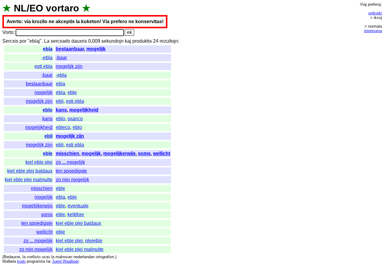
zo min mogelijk (72, 179)
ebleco (63, 127)
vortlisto (33, 257)
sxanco (75, 118)
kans (61, 109)
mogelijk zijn (69, 66)
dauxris (79, 41)
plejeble (93, 240)
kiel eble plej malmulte (28, 179)
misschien (67, 153)
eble (72, 92)
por (23, 41)
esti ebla (43, 66)
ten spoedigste (71, 170)
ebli (60, 101)
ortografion (105, 257)
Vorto (8, 32)
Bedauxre (12, 257)
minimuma (373, 31)
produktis (142, 41)
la (24, 257)
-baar (61, 57)
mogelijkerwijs (119, 153)
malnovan (64, 257)
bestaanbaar (70, 48)
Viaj (363, 4)
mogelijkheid (83, 109)
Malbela (9, 261)
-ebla (47, 57)
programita (36, 261)
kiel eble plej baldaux (29, 170)
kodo (21, 261)
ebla (47, 48)
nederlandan (84, 257)
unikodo (375, 13)
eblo (47, 109)
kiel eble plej (39, 162)
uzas (46, 257)
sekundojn (112, 41)
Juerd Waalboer (65, 261)
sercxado (60, 41)
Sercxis (10, 41)
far (48, 261)
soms (144, 153)
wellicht (161, 153)
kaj (128, 41)
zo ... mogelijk (70, 162)
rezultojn (169, 41)
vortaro (62, 8)
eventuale (78, 205)
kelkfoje (76, 214)
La (47, 41)
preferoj (374, 4)
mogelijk (96, 48)
